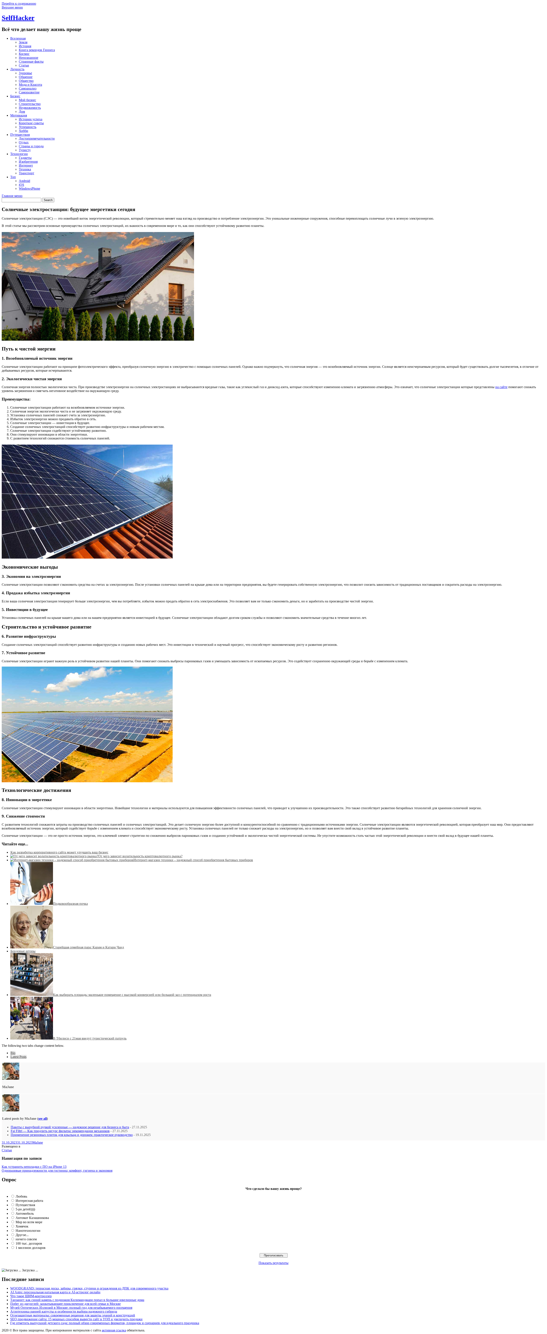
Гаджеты (25, 158)
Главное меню (12, 196)
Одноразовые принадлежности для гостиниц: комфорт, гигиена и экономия (57, 1170)
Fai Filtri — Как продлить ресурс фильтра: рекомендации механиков (60, 1131)
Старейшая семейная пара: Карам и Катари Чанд (88, 947)
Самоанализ (27, 88)
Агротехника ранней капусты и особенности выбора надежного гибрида (63, 1311)
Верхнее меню (12, 7)
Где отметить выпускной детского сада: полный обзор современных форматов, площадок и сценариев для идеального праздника (104, 1323)
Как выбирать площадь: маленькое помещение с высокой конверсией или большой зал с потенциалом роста (132, 995)
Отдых (24, 142)
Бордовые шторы (22, 951)
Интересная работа (29, 1200)
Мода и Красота (30, 84)
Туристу (25, 150)
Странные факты (31, 61)
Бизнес (15, 96)
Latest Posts (18, 1057)
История (25, 46)
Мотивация (18, 115)
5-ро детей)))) (25, 1209)
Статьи (24, 65)
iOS (21, 184)
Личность (17, 69)
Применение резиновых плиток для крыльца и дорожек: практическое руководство (72, 1135)
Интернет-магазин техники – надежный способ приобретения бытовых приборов (193, 860)
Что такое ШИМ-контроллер (31, 1296)
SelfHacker (18, 18)
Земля (23, 42)
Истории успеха (30, 119)
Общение (25, 77)
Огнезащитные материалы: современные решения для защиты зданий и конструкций (72, 1315)
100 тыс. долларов (29, 1243)
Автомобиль (25, 1213)
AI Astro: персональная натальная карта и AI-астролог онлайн (55, 1292)
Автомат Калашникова (32, 1218)
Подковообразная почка (70, 903)
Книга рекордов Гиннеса (37, 50)
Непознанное (28, 57)
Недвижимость (30, 107)
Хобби (23, 131)
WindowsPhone (29, 188)
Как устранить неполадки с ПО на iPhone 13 (34, 1166)
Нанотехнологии (28, 1230)
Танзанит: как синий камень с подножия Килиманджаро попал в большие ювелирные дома (77, 1300)
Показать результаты (273, 1263)
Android (24, 181)
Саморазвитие (29, 92)
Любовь (21, 1196)
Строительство (30, 104)
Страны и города (31, 146)
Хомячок (22, 1226)
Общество (26, 81)
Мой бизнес (27, 100)
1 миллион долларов (31, 1248)
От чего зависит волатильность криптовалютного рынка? (140, 856)
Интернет (26, 165)
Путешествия (20, 134)
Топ (13, 177)
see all (42, 1118)
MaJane (37, 1142)
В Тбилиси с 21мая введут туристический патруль (89, 1038)
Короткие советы (31, 123)
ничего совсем (26, 1239)
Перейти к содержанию (19, 3)
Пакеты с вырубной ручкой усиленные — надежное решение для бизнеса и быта (70, 1127)
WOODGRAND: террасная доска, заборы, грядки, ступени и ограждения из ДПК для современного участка (89, 1288)
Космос (24, 54)
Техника (25, 169)
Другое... (22, 1235)
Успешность (27, 127)
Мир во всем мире (29, 1222)
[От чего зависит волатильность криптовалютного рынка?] (54, 856)
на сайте (501, 387)
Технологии (19, 154)
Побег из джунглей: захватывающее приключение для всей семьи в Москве (65, 1304)
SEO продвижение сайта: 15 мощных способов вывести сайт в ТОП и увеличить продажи (76, 1319)
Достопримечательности (37, 138)
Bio (12, 1053)
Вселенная (18, 38)
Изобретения (28, 161)
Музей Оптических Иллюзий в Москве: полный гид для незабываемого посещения (71, 1307)
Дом (22, 111)
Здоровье (25, 73)
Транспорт (26, 173)
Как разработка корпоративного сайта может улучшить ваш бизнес (59, 852)
